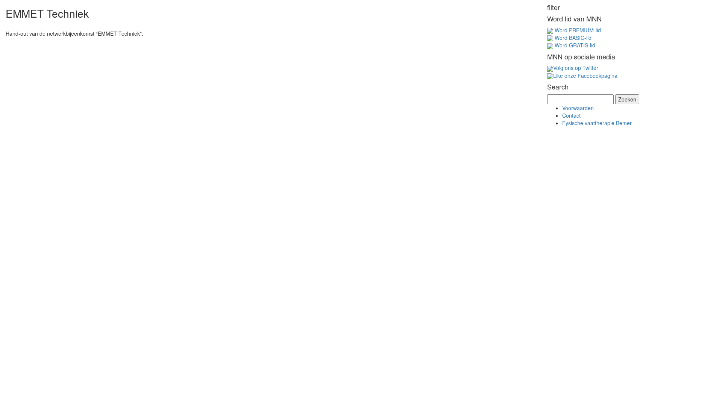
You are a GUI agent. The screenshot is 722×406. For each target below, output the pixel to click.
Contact (571, 115)
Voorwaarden (578, 108)
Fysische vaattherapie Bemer (597, 123)
